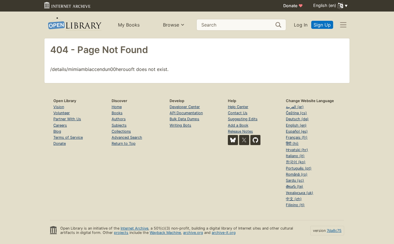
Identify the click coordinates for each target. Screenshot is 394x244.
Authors (119, 119)
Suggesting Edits (243, 119)
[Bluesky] (233, 140)
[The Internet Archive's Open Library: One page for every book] (74, 25)
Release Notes (240, 131)
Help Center (238, 107)
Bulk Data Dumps (184, 119)
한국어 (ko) (295, 162)
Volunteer (61, 113)
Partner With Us (67, 119)
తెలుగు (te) (294, 186)
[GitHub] (255, 140)
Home (117, 107)
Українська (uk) (299, 193)
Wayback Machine (165, 232)
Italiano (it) (295, 156)
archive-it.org (224, 232)
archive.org (193, 232)
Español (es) (297, 131)
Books (117, 113)
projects (121, 232)
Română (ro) (296, 174)
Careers (60, 125)
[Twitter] (244, 140)
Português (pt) (299, 168)
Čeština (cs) (296, 113)
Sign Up (322, 25)
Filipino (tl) (295, 205)
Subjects (119, 125)
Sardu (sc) (295, 180)
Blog (57, 131)
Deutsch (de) (297, 119)
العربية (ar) (295, 107)
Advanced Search (127, 137)
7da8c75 (334, 230)
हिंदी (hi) (292, 143)
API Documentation (186, 113)
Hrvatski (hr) (297, 150)
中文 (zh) (294, 199)
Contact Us (237, 113)
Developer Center (185, 107)
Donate (293, 5)
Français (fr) (296, 137)
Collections (121, 131)
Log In (300, 25)
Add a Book (238, 125)
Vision (58, 107)
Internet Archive (134, 228)
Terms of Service (68, 137)
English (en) (296, 125)
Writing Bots (180, 125)
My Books (129, 25)
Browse (171, 25)
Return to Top (124, 143)
